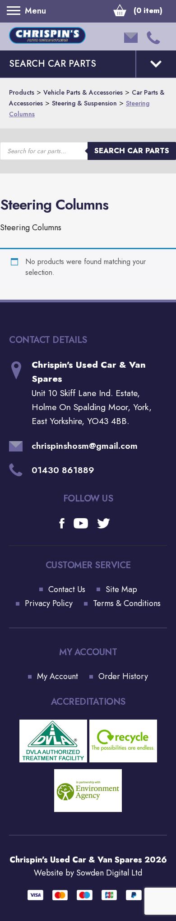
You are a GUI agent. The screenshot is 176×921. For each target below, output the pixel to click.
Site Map (121, 589)
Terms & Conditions (127, 603)
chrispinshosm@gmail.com (85, 446)
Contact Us (66, 589)
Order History (123, 676)
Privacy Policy (49, 603)
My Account (57, 676)
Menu (16, 10)
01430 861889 (63, 470)
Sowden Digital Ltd (109, 873)
